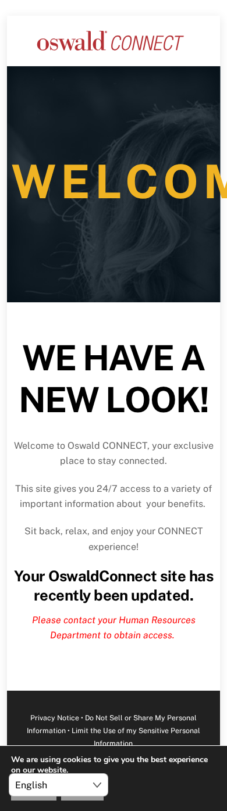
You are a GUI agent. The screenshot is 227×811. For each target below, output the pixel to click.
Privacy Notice (54, 717)
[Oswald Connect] (110, 51)
